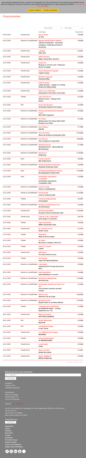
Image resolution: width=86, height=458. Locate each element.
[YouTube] (20, 451)
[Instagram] (11, 451)
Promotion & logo (11, 440)
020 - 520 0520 (17, 404)
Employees (9, 437)
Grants (7, 428)
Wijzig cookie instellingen (14, 447)
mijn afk (10, 422)
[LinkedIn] (15, 451)
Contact (8, 435)
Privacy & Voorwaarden (13, 444)
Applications (9, 426)
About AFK (9, 433)
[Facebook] (7, 451)
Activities (8, 431)
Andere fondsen (11, 442)
